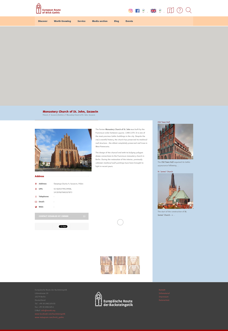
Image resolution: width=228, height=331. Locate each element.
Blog (116, 21)
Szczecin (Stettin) (57, 115)
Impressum (163, 296)
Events (129, 21)
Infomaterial (164, 293)
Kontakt (162, 290)
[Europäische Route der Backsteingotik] (48, 13)
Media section (100, 21)
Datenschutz (164, 300)
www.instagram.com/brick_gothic (49, 317)
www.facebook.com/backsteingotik (50, 314)
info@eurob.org (48, 310)
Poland (45, 115)
